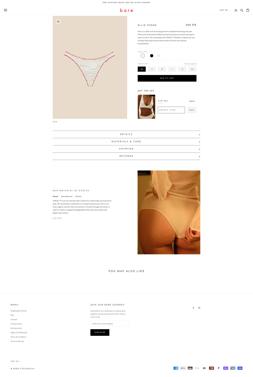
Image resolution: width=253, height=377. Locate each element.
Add (191, 110)
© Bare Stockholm (22, 369)
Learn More (57, 218)
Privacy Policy (16, 324)
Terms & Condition (18, 337)
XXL (192, 69)
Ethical (78, 196)
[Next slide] (108, 66)
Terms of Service (17, 341)
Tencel (55, 196)
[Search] (241, 10)
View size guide (190, 63)
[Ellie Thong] (142, 55)
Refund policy (16, 328)
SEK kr (224, 10)
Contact (14, 319)
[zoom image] (58, 21)
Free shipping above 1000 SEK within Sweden (126, 2)
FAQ (12, 315)
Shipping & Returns (19, 311)
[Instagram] (199, 307)
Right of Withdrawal (19, 332)
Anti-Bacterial (66, 196)
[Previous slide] (71, 66)
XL (182, 69)
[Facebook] (193, 307)
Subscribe (100, 332)
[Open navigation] (5, 10)
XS (142, 69)
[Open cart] (248, 10)
